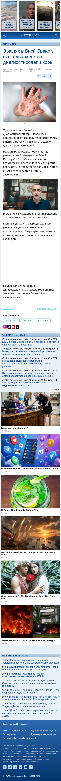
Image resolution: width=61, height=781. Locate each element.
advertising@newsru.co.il (24, 738)
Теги (5, 730)
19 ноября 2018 (50, 349)
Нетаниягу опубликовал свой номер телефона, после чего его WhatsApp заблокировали (30, 661)
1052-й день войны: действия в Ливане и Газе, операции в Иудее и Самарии (31, 691)
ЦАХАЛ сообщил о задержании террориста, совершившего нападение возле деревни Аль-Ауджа (29, 713)
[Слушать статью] (53, 76)
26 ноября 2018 (49, 339)
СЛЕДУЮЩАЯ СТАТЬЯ (46, 309)
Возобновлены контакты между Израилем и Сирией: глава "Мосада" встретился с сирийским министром (29, 683)
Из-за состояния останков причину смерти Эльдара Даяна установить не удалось (29, 705)
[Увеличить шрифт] (44, 76)
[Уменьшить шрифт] (39, 76)
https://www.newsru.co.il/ (16, 339)
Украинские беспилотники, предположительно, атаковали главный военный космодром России (31, 698)
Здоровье (9, 43)
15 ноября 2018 (49, 358)
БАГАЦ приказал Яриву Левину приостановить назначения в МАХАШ (23, 675)
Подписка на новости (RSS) (43, 730)
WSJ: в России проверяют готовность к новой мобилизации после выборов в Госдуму (30, 668)
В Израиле (35, 349)
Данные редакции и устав (44, 734)
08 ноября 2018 (49, 380)
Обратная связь (19, 730)
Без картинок (9, 734)
